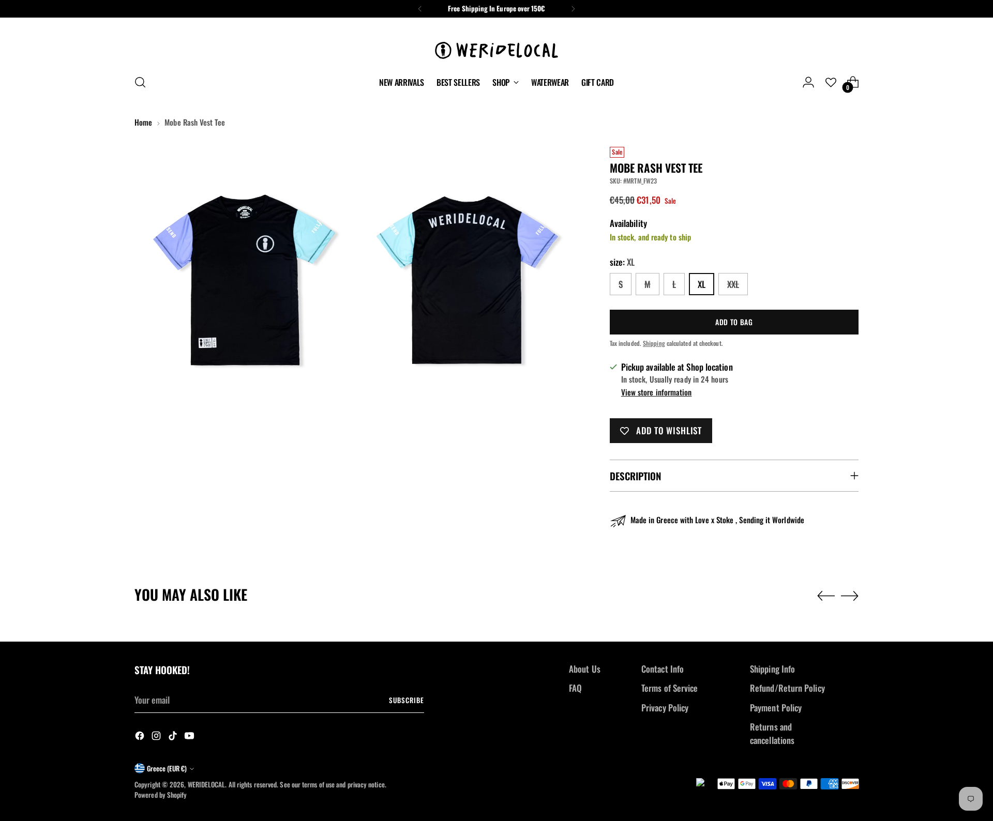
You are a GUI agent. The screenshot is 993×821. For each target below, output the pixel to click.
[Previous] (420, 9)
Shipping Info (772, 668)
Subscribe (406, 700)
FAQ (575, 687)
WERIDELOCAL (206, 784)
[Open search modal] (140, 82)
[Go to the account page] (808, 82)
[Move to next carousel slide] (850, 595)
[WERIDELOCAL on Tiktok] (174, 737)
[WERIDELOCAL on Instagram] (157, 737)
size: (622, 261)
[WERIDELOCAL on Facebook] (140, 737)
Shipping (654, 343)
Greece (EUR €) (167, 768)
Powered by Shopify (160, 794)
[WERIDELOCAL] (496, 44)
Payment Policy (776, 707)
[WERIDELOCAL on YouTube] (190, 737)
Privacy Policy (664, 707)
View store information (656, 392)
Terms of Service (669, 687)
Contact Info (662, 668)
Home (143, 122)
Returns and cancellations (772, 733)
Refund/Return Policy (787, 687)
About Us (584, 668)
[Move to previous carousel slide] (826, 596)
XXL (733, 284)
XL (701, 284)
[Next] (573, 9)
